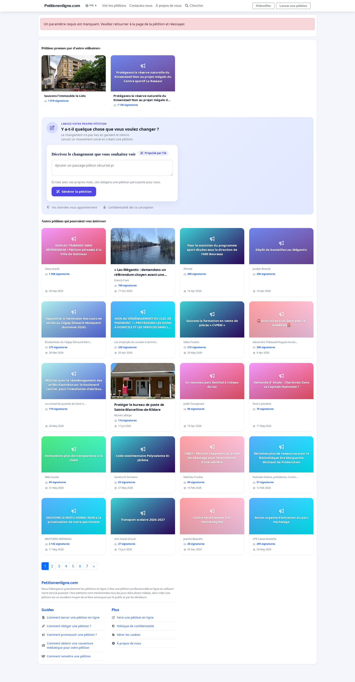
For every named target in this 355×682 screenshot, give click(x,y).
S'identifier (263, 5)
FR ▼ (93, 5)
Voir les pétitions (114, 5)
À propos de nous (168, 5)
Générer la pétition (77, 191)
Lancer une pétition (293, 5)
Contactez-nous (140, 5)
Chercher (196, 5)
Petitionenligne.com (62, 5)
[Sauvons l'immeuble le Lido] (73, 80)
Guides (47, 609)
